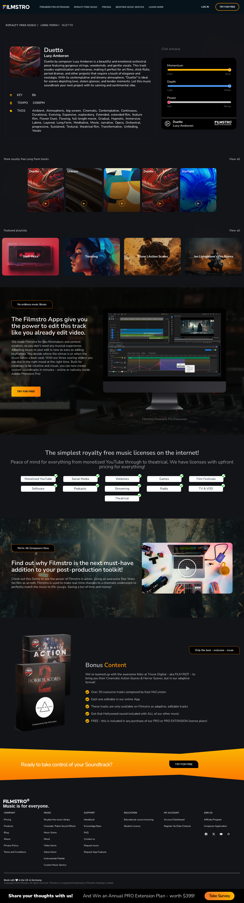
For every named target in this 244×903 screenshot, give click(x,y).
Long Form (49, 25)
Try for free (227, 6)
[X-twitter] (213, 834)
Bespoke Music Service (130, 7)
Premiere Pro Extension (54, 7)
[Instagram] (228, 834)
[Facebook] (206, 834)
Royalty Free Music (85, 7)
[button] (187, 568)
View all (234, 159)
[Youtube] (221, 834)
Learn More (156, 7)
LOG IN (205, 6)
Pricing (106, 7)
